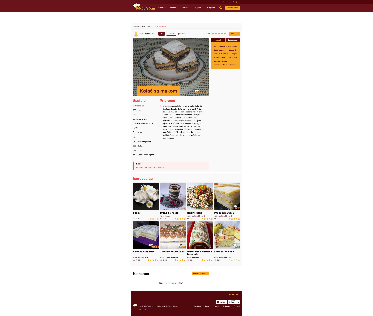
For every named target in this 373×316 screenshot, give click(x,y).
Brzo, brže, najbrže (173, 201)
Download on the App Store (221, 302)
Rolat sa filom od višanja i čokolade (200, 241)
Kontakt (175, 306)
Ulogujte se (236, 2)
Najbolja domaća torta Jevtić (225, 50)
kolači (141, 167)
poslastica (160, 167)
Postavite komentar (200, 273)
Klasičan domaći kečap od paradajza (225, 54)
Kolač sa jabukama (227, 241)
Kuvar (160, 8)
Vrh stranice (233, 294)
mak (149, 167)
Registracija (227, 2)
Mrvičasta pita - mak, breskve (225, 65)
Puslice (146, 201)
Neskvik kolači (200, 201)
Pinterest (237, 306)
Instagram (226, 306)
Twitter (207, 306)
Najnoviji (218, 40)
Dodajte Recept (232, 8)
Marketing (169, 306)
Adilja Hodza (149, 34)
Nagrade (211, 8)
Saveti (185, 8)
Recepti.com (144, 7)
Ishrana (173, 8)
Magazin (197, 8)
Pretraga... (220, 7)
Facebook (197, 306)
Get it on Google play (234, 302)
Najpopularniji (233, 40)
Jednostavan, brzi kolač (173, 241)
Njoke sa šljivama (220, 61)
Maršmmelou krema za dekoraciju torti (225, 46)
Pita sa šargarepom (227, 201)
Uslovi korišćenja (160, 306)
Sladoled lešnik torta (146, 241)
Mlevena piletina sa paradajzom (225, 57)
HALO (146, 309)
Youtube (216, 306)
